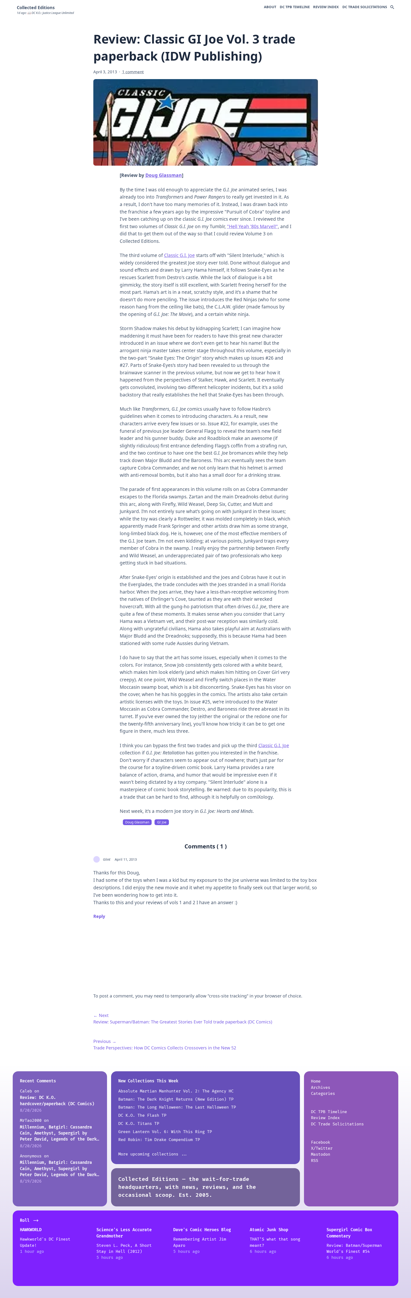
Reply (99, 916)
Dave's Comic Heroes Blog (202, 1229)
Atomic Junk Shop (269, 1229)
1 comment (133, 72)
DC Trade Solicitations (364, 6)
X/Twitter (322, 1148)
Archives (320, 1087)
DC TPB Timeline (295, 6)
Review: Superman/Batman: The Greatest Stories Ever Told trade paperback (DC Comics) (182, 1022)
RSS (314, 1160)
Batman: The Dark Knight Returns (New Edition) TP (175, 1099)
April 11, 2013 (126, 859)
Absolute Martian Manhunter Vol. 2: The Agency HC (175, 1091)
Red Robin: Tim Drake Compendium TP (159, 1139)
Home (316, 1081)
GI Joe (162, 822)
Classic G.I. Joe (179, 255)
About (270, 6)
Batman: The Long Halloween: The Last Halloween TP (177, 1107)
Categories (323, 1093)
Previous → (104, 1041)
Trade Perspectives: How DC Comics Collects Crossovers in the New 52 (164, 1048)
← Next (101, 1015)
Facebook (320, 1142)
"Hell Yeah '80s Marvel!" (252, 226)
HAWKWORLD (31, 1229)
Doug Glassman (163, 175)
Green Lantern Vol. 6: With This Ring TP (165, 1131)
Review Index (326, 6)
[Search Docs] (392, 7)
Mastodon (320, 1154)
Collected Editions (36, 7)
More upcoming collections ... (153, 1154)
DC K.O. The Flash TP (142, 1115)
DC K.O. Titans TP (138, 1123)
